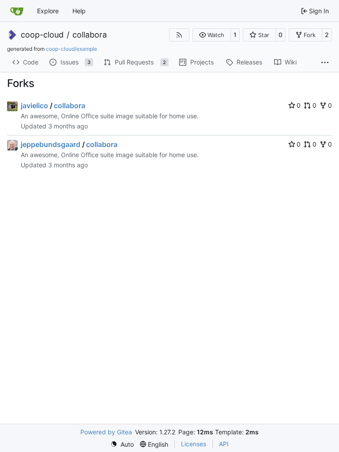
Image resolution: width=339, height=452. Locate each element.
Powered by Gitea (106, 432)
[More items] (325, 62)
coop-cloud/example (71, 48)
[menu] (122, 444)
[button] (211, 34)
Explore (48, 11)
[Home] (16, 11)
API (224, 444)
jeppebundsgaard (50, 144)
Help (79, 11)
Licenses (193, 444)
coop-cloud (42, 34)
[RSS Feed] (179, 34)
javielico (34, 105)
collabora (89, 34)
